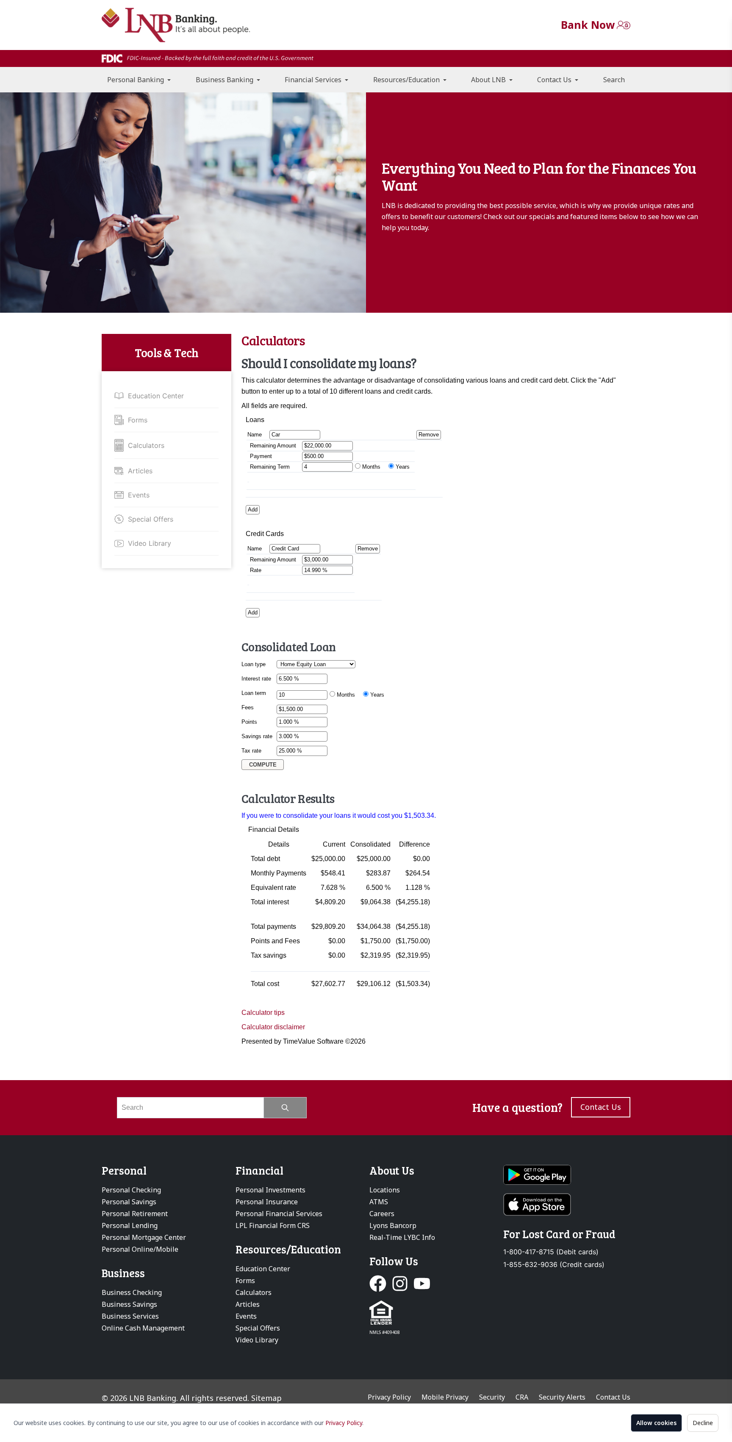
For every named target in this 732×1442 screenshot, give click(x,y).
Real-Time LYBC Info (402, 1237)
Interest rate (256, 678)
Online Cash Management (143, 1328)
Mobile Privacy (445, 1397)
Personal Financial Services (279, 1213)
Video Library (149, 543)
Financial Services (314, 79)
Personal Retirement (135, 1213)
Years (403, 467)
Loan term (253, 693)
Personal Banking (136, 79)
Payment (261, 456)
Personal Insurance (267, 1201)
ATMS (378, 1201)
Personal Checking (131, 1190)
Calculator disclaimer (273, 1027)
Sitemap (266, 1398)
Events (139, 495)
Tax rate (251, 750)
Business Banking (225, 79)
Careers (381, 1213)
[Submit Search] (285, 1107)
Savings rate (256, 736)
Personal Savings (129, 1201)
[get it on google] (566, 1175)
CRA (522, 1397)
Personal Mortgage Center (144, 1237)
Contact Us (555, 79)
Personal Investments (270, 1190)
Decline (703, 1423)
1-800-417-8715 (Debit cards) (551, 1252)
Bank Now (588, 24)
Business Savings (129, 1304)
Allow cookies (656, 1423)
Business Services (130, 1316)
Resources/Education (407, 79)
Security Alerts (562, 1397)
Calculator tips (263, 1012)
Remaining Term (270, 467)
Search (614, 79)
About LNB (489, 79)
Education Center (156, 396)
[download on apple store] (566, 1204)
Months (371, 467)
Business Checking (132, 1292)
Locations (384, 1190)
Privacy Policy (343, 1423)
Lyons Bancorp (392, 1225)
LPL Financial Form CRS (273, 1225)
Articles (140, 471)
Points (249, 722)
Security (492, 1397)
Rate (255, 570)
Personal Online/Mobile (140, 1249)
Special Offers (150, 519)
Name (256, 434)
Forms (137, 420)
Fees (247, 707)
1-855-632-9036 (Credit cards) (553, 1265)
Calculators (146, 445)
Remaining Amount (273, 445)
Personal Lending (130, 1225)
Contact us (600, 1107)
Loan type (253, 664)
